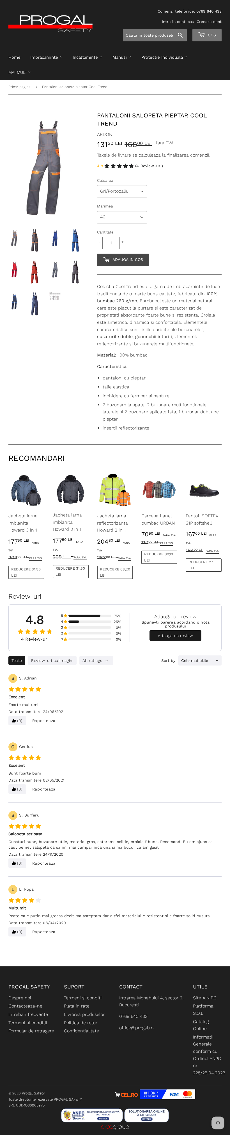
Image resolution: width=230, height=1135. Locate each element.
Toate (17, 660)
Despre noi (19, 998)
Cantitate (105, 232)
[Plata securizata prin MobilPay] (167, 1097)
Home (14, 57)
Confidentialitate (81, 1030)
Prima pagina (19, 87)
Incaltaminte (86, 57)
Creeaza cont (209, 21)
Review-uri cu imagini (52, 660)
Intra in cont (173, 21)
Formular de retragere (31, 1030)
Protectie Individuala (162, 57)
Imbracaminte (44, 57)
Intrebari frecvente (28, 1014)
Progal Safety (33, 1093)
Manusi (120, 57)
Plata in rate (76, 1006)
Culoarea (105, 180)
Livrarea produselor (84, 1014)
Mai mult (17, 72)
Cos (211, 35)
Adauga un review (175, 635)
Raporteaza (44, 720)
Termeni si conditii (27, 1022)
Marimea (105, 206)
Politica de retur (80, 1022)
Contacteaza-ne (25, 1006)
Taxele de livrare (114, 155)
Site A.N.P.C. (205, 998)
